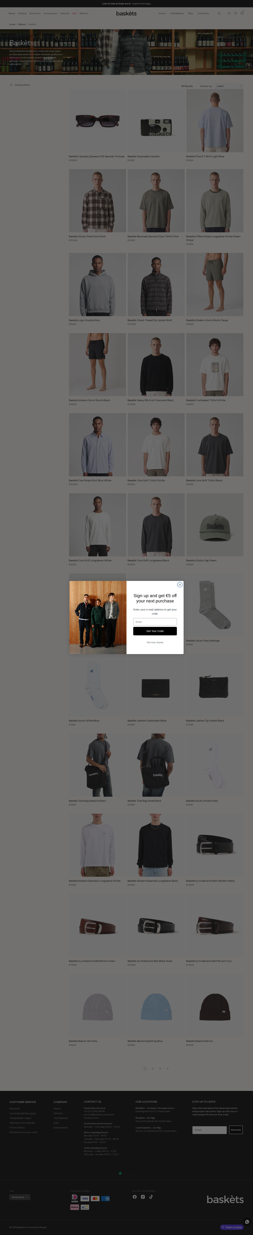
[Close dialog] (179, 584)
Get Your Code (155, 631)
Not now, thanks (155, 642)
